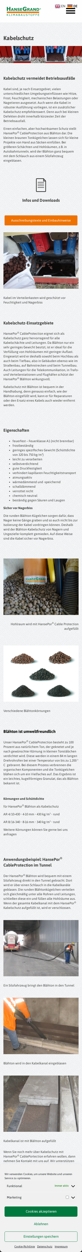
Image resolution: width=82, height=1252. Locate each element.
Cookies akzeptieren (41, 1211)
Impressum (61, 1246)
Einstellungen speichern (41, 1236)
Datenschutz (44, 1246)
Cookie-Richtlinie (24, 1246)
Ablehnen (41, 1224)
